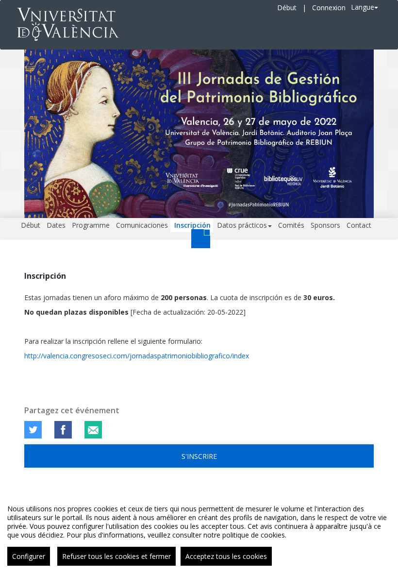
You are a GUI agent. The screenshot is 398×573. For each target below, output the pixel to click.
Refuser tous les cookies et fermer (116, 556)
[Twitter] (33, 429)
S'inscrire (199, 456)
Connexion (329, 7)
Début (287, 7)
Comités (291, 225)
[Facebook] (63, 429)
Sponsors (325, 225)
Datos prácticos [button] (242, 225)
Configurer (28, 556)
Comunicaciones (142, 225)
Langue (362, 7)
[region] (199, 531)
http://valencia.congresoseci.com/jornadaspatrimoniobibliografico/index (136, 355)
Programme (91, 225)
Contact (359, 225)
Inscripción (192, 225)
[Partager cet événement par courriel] (93, 429)
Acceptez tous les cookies (226, 556)
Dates (56, 225)
